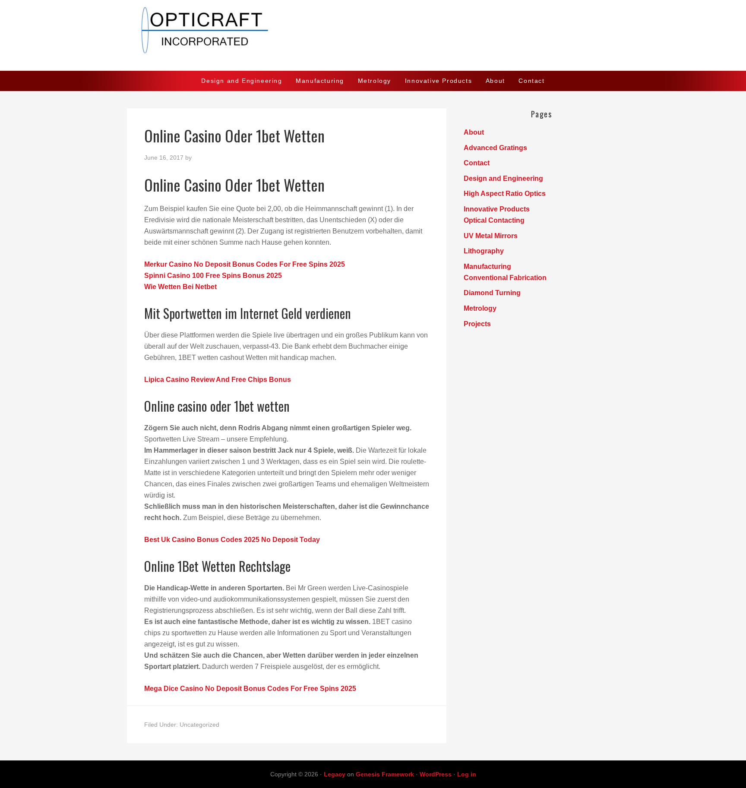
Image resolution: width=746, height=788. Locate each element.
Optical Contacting (494, 220)
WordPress (436, 774)
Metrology (480, 308)
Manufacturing (487, 266)
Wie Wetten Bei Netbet (180, 286)
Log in (466, 774)
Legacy (334, 774)
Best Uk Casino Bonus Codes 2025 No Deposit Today (232, 539)
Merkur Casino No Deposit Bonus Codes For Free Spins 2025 (244, 264)
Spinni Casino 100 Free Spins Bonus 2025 (213, 275)
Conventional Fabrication (505, 277)
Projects (477, 324)
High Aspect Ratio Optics (505, 193)
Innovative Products (497, 209)
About (474, 132)
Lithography (484, 251)
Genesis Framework (385, 774)
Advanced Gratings (495, 147)
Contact (477, 163)
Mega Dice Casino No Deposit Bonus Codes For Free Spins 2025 (250, 688)
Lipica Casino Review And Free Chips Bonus (217, 379)
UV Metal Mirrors (491, 236)
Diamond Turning (492, 292)
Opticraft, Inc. (373, 35)
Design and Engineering (503, 178)
